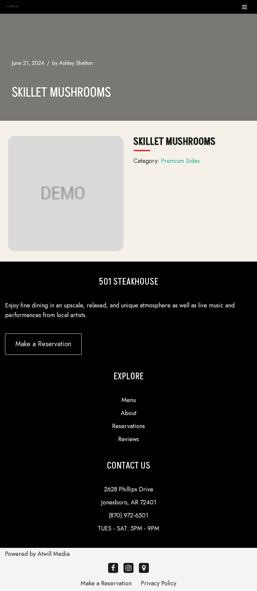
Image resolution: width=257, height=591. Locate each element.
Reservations (128, 426)
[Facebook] (113, 568)
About (129, 413)
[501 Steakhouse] (11, 7)
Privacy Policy (158, 583)
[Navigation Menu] (244, 7)
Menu (128, 400)
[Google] (144, 568)
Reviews (128, 439)
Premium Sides (180, 161)
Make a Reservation (106, 583)
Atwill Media (53, 554)
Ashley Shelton (76, 63)
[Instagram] (128, 568)
